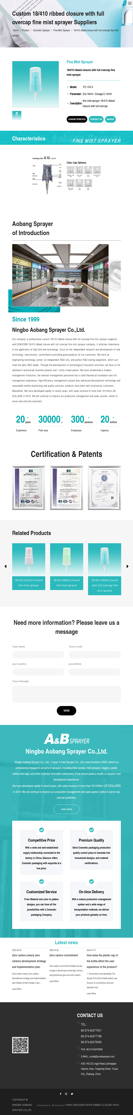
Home (15, 30)
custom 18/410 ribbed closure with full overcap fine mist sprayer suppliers (79, 339)
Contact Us (96, 119)
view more (66, 809)
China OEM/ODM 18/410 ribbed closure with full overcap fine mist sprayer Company (93, 1105)
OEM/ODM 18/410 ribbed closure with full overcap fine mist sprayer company (56, 344)
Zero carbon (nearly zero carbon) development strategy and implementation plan (29, 961)
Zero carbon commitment (63, 955)
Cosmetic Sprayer (41, 30)
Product (25, 30)
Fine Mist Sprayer (61, 30)
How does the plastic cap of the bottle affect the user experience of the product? (102, 961)
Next (127, 567)
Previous (5, 567)
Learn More (16, 989)
